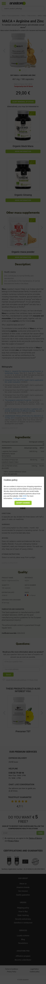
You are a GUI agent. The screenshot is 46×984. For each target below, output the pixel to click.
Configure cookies (19, 498)
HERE (25, 496)
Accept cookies (23, 503)
